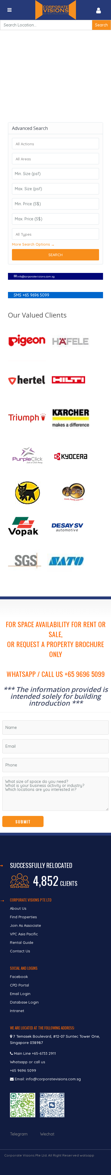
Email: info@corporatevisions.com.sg (48, 1079)
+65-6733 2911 (44, 1053)
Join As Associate (25, 925)
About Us (18, 908)
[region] (55, 716)
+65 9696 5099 (23, 1070)
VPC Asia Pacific (24, 934)
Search (55, 254)
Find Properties (23, 917)
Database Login (24, 1002)
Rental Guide (21, 942)
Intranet (17, 1010)
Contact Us (20, 951)
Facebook (19, 976)
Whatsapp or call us (28, 1062)
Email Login (20, 993)
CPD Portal (19, 985)
